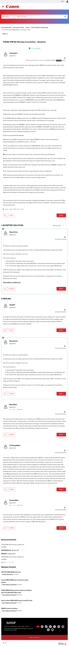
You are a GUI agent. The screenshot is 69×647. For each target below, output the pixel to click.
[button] (58, 309)
